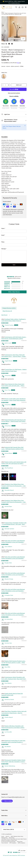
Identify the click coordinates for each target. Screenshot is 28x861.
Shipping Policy (4, 837)
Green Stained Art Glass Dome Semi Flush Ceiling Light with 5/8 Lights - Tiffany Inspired (12, 385)
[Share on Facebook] (9, 43)
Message (3, 248)
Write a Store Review (14, 292)
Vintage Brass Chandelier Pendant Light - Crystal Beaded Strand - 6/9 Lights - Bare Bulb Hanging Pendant (13, 524)
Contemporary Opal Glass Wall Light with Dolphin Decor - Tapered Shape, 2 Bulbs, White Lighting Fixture (13, 356)
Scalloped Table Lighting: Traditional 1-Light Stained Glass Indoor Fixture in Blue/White (13, 320)
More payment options (14, 93)
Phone (2, 242)
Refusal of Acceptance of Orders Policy (9, 840)
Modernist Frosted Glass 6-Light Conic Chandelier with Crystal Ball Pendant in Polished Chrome (13, 742)
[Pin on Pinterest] (12, 43)
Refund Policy (11, 837)
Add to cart (19, 85)
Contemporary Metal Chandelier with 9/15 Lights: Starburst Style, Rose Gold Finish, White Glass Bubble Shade (13, 678)
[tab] (4, 136)
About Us (7, 836)
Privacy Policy (19, 841)
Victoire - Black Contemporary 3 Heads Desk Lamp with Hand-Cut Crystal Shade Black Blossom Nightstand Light (13, 14)
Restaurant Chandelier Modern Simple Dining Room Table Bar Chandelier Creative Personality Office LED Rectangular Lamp (13, 761)
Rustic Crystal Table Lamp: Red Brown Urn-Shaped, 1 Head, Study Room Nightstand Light (13, 400)
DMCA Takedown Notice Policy (17, 836)
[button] (22, 7)
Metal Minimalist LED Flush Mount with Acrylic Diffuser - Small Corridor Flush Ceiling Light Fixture (13, 421)
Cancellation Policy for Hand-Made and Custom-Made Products (14, 839)
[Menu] (25, 7)
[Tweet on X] (6, 43)
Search (2, 836)
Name (2, 228)
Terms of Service (4, 842)
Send (14, 264)
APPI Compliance (12, 842)
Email (2, 235)
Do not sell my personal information (8, 841)
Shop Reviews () (7, 311)
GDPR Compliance (21, 842)
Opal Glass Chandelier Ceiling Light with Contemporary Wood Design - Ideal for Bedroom (13, 713)
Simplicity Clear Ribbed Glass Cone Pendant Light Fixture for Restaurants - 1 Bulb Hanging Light (13, 485)
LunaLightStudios (8, 834)
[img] (14, 276)
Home (2, 12)
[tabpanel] (14, 166)
